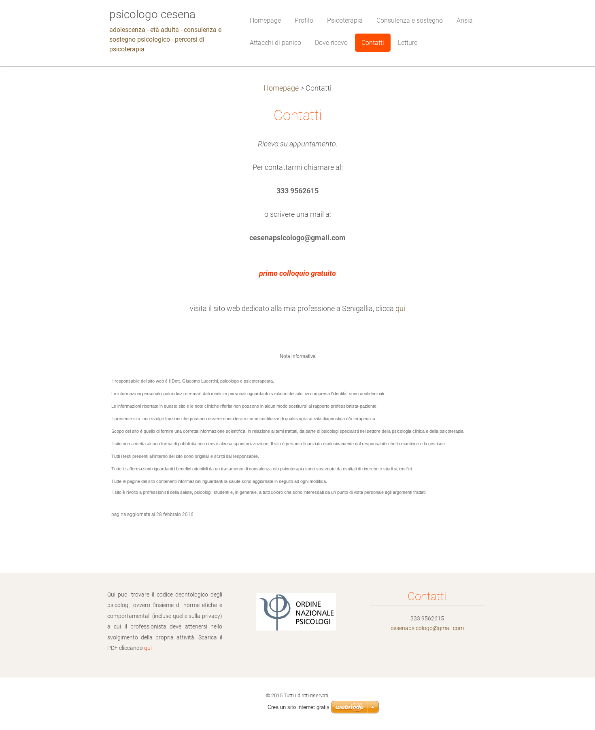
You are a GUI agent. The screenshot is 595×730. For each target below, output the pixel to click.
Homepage (281, 88)
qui (400, 309)
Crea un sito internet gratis (298, 707)
